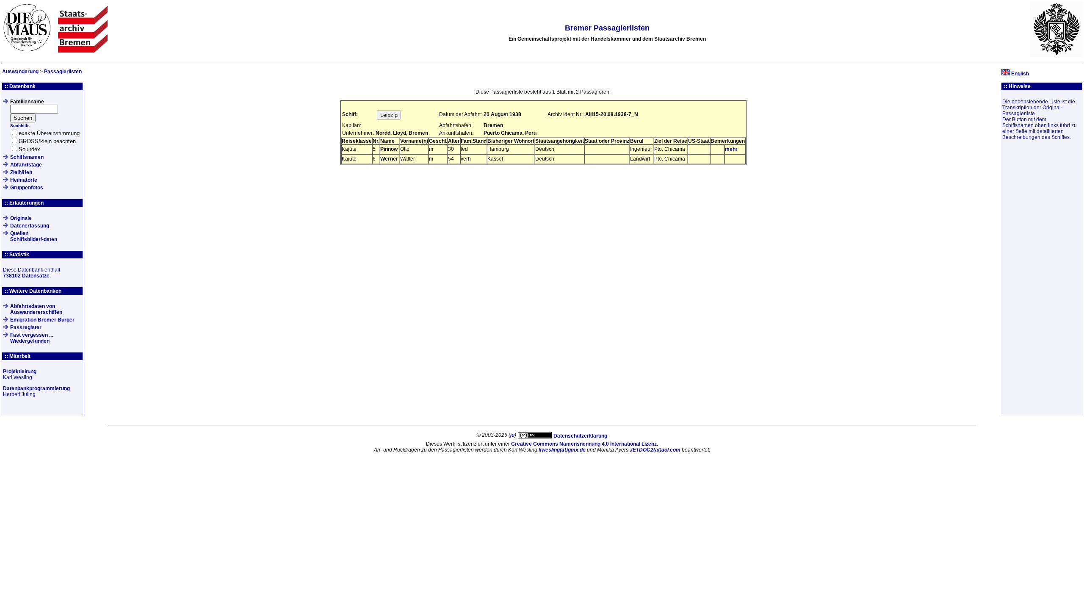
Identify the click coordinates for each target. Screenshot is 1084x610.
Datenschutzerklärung (580, 436)
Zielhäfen (21, 172)
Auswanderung (20, 72)
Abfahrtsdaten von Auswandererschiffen (36, 309)
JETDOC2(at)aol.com (655, 450)
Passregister (25, 327)
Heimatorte (23, 180)
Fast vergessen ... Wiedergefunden (31, 338)
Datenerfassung (29, 226)
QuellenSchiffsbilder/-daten (33, 236)
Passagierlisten (63, 72)
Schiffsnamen (27, 157)
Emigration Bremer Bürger (42, 320)
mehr (731, 149)
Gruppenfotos (26, 188)
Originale (21, 218)
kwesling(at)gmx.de (562, 450)
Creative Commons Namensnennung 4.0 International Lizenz (584, 444)
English (1020, 74)
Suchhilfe (20, 125)
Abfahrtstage (26, 165)
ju (512, 435)
